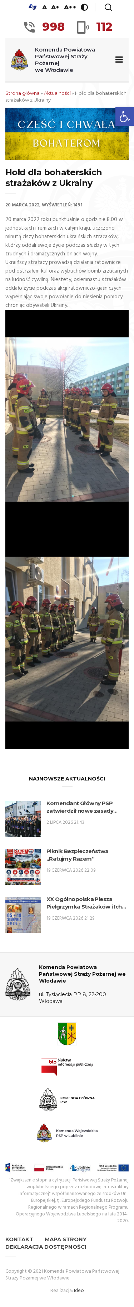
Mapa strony (65, 1239)
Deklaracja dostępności (45, 1246)
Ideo (79, 1291)
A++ (70, 7)
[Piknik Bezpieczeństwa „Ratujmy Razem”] (23, 867)
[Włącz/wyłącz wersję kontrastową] (84, 7)
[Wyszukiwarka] (108, 7)
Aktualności (57, 93)
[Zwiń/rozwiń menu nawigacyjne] (118, 60)
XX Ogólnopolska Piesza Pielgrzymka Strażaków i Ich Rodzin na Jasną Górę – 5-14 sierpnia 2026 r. (84, 903)
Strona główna (22, 93)
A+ (55, 7)
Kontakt (19, 1239)
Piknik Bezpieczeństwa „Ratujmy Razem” (77, 855)
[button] (124, 116)
